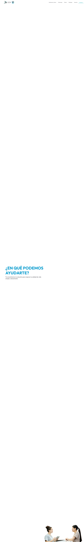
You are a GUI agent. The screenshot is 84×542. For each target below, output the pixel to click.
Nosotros (75, 2)
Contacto (81, 2)
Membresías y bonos (52, 2)
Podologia (70, 2)
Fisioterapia (60, 2)
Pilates (65, 2)
